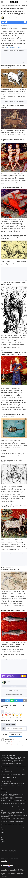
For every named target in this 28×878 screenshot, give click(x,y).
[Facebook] (5, 851)
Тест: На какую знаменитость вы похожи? (10, 792)
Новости (3, 5)
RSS (2, 842)
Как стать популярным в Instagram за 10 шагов (11, 806)
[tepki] (2, 714)
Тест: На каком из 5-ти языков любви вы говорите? (12, 783)
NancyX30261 (8, 739)
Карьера (3, 841)
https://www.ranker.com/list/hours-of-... (13, 47)
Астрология (17, 5)
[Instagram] (2, 851)
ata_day (12, 17)
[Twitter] (8, 851)
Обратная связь (4, 837)
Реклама (3, 839)
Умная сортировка (15, 734)
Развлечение (9, 5)
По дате (5, 734)
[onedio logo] (13, 861)
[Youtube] (11, 851)
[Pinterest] (14, 851)
